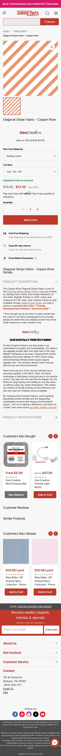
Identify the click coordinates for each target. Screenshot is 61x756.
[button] (4, 13)
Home (6, 31)
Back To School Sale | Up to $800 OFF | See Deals (30, 3)
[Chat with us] (47, 13)
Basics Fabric (20, 31)
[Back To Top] (56, 751)
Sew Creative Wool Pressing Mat (16, 482)
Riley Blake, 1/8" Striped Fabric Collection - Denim (16, 581)
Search (51, 21)
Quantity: (8, 202)
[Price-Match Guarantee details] (35, 258)
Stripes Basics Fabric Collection (28, 291)
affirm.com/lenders (37, 735)
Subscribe (52, 629)
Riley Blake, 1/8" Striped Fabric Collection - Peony (45, 581)
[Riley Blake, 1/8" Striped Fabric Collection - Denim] (16, 568)
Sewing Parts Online (31, 303)
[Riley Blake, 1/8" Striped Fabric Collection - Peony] (45, 568)
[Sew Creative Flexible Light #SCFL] (45, 471)
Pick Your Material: (13, 149)
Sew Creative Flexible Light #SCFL (42, 484)
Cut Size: (8, 164)
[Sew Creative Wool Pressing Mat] (16, 471)
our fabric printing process (42, 407)
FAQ (5, 692)
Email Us (8, 688)
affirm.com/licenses (6, 745)
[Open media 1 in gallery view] (51, 47)
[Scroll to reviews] (30, 125)
